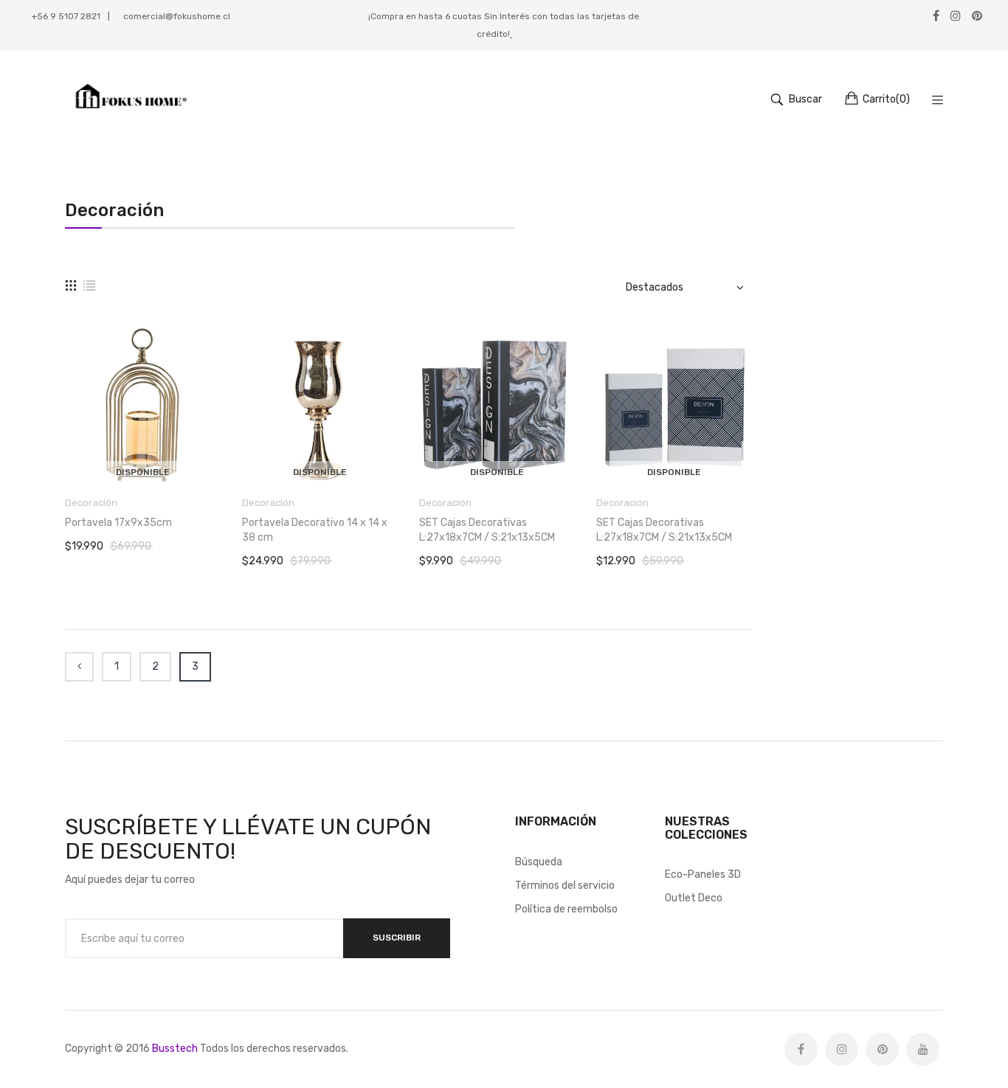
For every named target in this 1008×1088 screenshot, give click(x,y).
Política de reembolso (566, 909)
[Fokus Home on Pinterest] (882, 1049)
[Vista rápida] (216, 457)
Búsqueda (538, 862)
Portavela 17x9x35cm (118, 522)
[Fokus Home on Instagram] (841, 1049)
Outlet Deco (693, 898)
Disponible (143, 472)
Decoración (91, 502)
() (886, 99)
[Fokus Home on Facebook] (801, 1049)
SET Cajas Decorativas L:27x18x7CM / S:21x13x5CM (487, 530)
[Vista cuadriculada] (71, 285)
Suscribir (397, 937)
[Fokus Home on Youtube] (922, 1049)
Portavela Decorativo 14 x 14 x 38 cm (314, 530)
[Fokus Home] (129, 99)
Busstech (175, 1048)
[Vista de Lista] (89, 285)
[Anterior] (79, 667)
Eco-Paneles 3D (703, 874)
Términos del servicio (565, 885)
